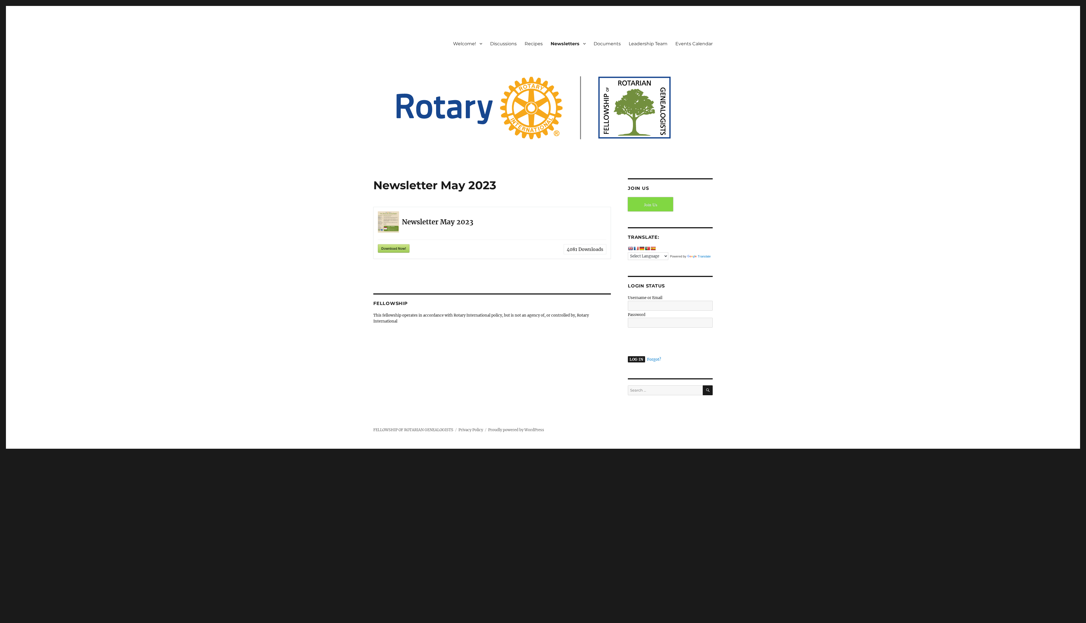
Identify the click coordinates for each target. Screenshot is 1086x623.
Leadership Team (648, 43)
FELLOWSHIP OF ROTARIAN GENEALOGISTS (413, 429)
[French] (636, 248)
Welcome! (464, 43)
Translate (704, 256)
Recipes (534, 43)
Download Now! (393, 248)
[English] (630, 248)
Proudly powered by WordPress (516, 429)
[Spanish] (653, 248)
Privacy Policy (470, 429)
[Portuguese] (647, 248)
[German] (641, 248)
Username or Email (645, 297)
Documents (607, 43)
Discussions (503, 43)
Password (636, 314)
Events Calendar (694, 43)
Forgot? (654, 359)
